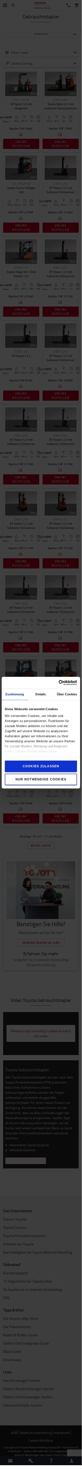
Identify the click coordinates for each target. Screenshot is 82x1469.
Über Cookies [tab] (67, 694)
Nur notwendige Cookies (41, 779)
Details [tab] (40, 694)
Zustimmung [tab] (14, 694)
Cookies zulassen (41, 766)
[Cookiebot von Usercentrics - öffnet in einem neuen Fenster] (59, 682)
